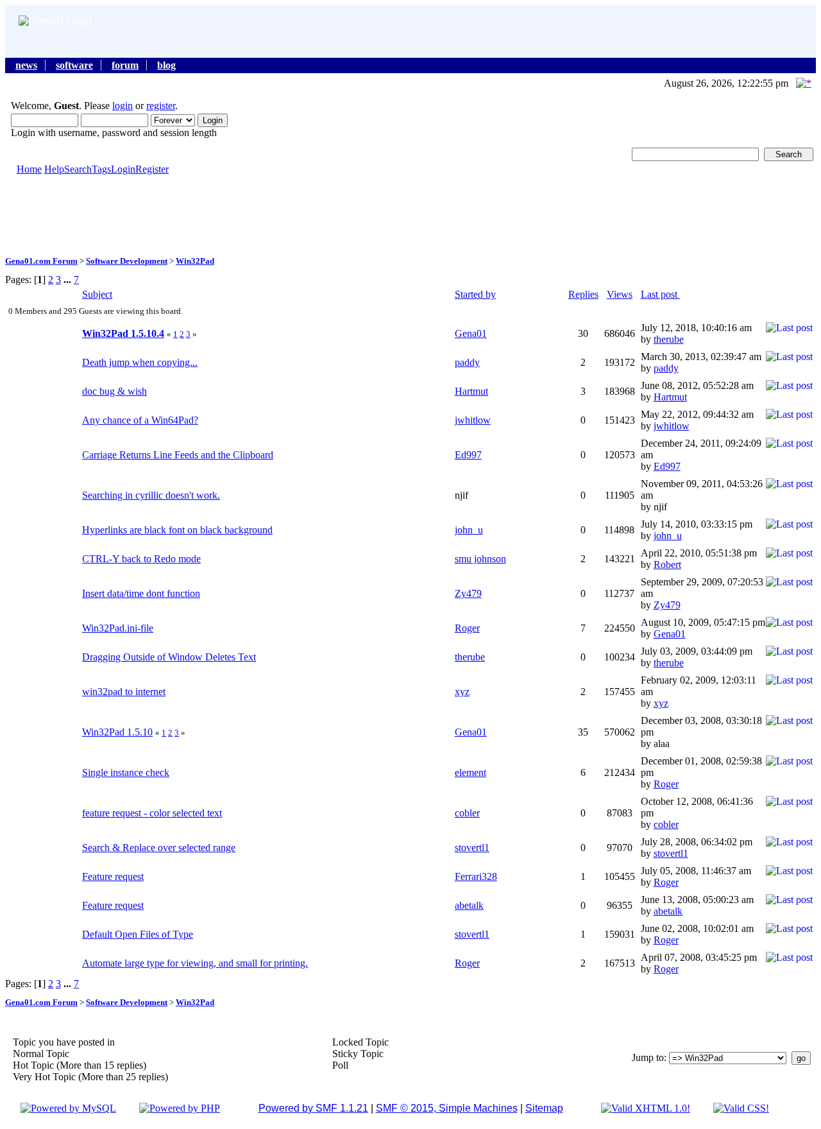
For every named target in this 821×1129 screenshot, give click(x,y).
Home (29, 169)
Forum (125, 65)
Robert (667, 564)
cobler (467, 812)
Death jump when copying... (140, 362)
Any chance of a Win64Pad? (140, 420)
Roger (467, 628)
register (160, 105)
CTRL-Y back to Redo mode (141, 558)
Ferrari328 (476, 876)
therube (669, 339)
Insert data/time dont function (141, 593)
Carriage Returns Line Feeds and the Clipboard (177, 454)
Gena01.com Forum (41, 261)
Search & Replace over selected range (158, 847)
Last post (660, 294)
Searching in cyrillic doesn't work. (151, 495)
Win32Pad (195, 261)
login (122, 105)
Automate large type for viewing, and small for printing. (195, 963)
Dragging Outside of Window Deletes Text (169, 656)
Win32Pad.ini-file (117, 628)
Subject (97, 294)
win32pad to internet (123, 691)
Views (619, 294)
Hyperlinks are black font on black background (177, 529)
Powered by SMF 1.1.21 (313, 1108)
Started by (475, 294)
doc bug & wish (114, 391)
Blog (166, 65)
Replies (583, 294)
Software (74, 65)
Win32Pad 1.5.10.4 (123, 333)
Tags (101, 169)
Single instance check (125, 772)
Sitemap (544, 1108)
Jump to (648, 1057)
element (470, 772)
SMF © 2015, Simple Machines (447, 1108)
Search (78, 169)
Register (152, 169)
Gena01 (471, 333)
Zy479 (468, 593)
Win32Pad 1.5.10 (117, 732)
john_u (469, 529)
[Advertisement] (410, 214)
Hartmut (471, 391)
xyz (462, 691)
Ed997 (468, 454)
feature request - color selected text (152, 812)
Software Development (126, 261)
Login (123, 169)
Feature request (113, 876)
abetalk (469, 905)
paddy (467, 362)
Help (54, 169)
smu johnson (480, 558)
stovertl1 (472, 847)
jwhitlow (473, 420)
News (26, 65)
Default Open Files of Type (137, 934)
